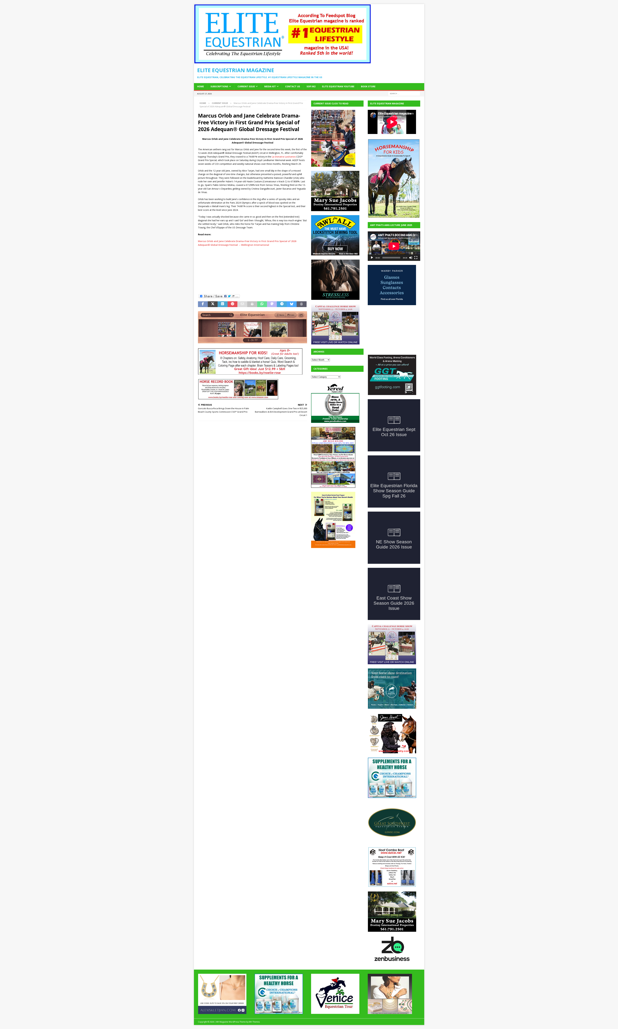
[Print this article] (252, 304)
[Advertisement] (252, 269)
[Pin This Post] (232, 304)
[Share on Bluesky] (292, 304)
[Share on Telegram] (282, 304)
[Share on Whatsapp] (262, 304)
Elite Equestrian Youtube (338, 86)
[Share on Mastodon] (272, 304)
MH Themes (254, 1021)
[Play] (372, 257)
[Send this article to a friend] (242, 304)
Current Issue (246, 86)
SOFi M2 (311, 86)
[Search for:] (404, 93)
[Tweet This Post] (213, 304)
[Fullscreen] (415, 257)
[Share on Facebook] (203, 304)
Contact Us (292, 86)
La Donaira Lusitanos (284, 156)
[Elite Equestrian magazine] (282, 61)
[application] (394, 246)
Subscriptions (219, 86)
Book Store (368, 86)
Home (200, 86)
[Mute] (410, 257)
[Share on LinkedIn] (222, 304)
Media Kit (270, 86)
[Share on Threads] (301, 304)
